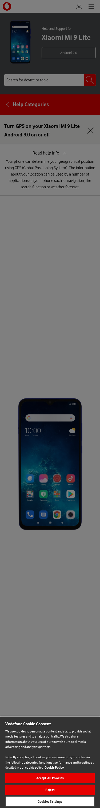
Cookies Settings (50, 801)
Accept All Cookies (50, 778)
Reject (50, 790)
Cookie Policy (54, 767)
